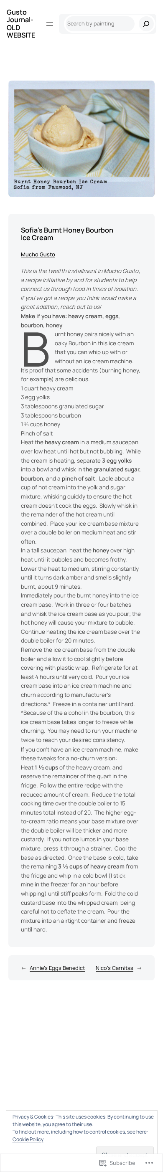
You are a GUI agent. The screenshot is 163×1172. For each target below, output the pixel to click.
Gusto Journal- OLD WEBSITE (21, 24)
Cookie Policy (28, 1139)
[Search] (146, 23)
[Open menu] (50, 24)
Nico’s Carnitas (114, 968)
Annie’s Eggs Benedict (57, 968)
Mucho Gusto (38, 254)
